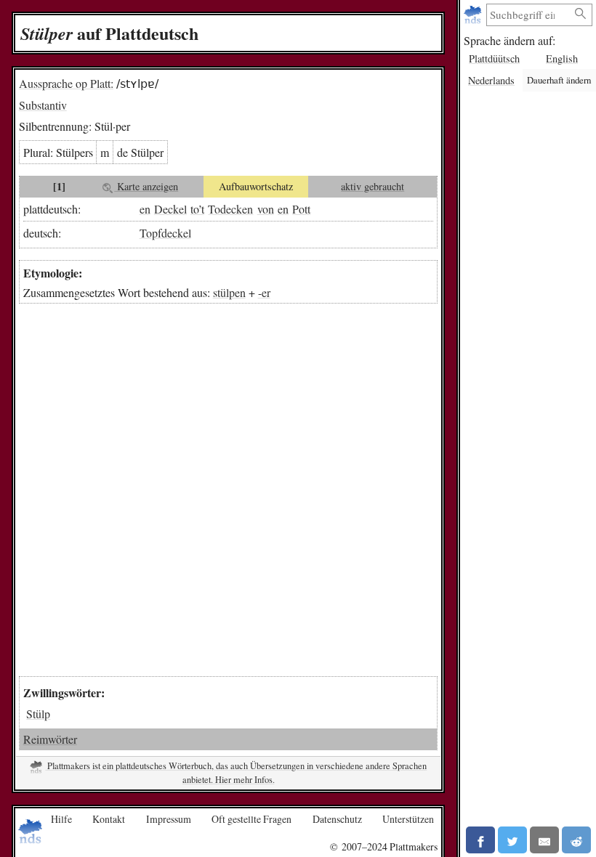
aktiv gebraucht (372, 186)
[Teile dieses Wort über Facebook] (480, 839)
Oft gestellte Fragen (251, 819)
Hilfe (61, 819)
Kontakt (108, 819)
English (562, 58)
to (194, 208)
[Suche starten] (580, 14)
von (265, 208)
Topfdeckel (165, 232)
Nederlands (491, 80)
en (145, 208)
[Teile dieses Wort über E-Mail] (544, 839)
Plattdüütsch (494, 58)
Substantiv (43, 105)
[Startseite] (474, 15)
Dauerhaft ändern (559, 79)
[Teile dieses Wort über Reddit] (576, 839)
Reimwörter (50, 739)
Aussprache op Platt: (66, 83)
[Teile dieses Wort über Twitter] (512, 839)
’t (201, 208)
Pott (301, 208)
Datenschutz (337, 819)
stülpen (229, 292)
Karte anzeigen (146, 186)
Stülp (38, 713)
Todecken (230, 208)
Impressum (168, 819)
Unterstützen (408, 819)
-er (264, 292)
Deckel (170, 208)
